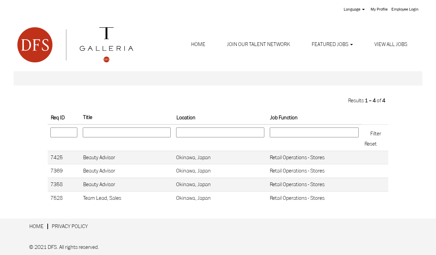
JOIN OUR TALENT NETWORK (258, 44)
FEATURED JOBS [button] (330, 44)
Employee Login (405, 9)
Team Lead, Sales (102, 198)
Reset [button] (370, 144)
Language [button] (352, 9)
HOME (198, 44)
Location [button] (186, 118)
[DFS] (75, 44)
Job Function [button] (284, 118)
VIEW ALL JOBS (390, 44)
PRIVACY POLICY (70, 226)
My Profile (379, 9)
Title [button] (87, 117)
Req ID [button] (58, 118)
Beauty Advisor (99, 157)
